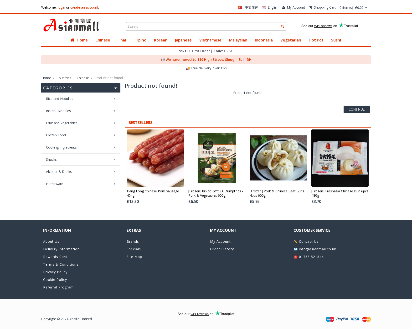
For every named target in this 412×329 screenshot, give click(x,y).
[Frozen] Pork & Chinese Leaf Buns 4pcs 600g (277, 193)
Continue (357, 109)
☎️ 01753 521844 (309, 256)
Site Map (134, 256)
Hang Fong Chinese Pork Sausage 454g (153, 193)
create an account (84, 7)
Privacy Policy (55, 272)
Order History (222, 249)
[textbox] (206, 26)
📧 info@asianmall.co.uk (315, 249)
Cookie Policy (55, 279)
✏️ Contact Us (306, 241)
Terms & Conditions (60, 264)
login (61, 7)
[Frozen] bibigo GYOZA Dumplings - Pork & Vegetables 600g (215, 193)
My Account (296, 7)
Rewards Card (55, 256)
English (272, 7)
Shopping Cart (325, 7)
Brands (133, 241)
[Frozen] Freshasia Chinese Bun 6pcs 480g (339, 193)
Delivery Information (61, 249)
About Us (51, 241)
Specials (134, 249)
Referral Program (58, 287)
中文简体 (250, 7)
